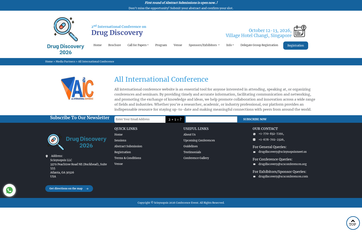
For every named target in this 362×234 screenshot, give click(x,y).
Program (161, 45)
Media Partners (65, 61)
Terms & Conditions (127, 158)
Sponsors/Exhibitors (203, 45)
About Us (190, 134)
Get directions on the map (66, 188)
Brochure (114, 45)
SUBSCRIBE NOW (254, 119)
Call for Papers (137, 45)
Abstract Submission (128, 146)
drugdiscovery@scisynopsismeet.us (283, 152)
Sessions (120, 140)
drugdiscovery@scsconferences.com (283, 176)
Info (229, 45)
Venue (178, 45)
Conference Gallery (196, 158)
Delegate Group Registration (259, 45)
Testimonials (192, 152)
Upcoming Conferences (199, 140)
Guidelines (191, 146)
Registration (295, 45)
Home (97, 45)
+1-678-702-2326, (271, 139)
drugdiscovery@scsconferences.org (283, 164)
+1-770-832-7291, (271, 134)
